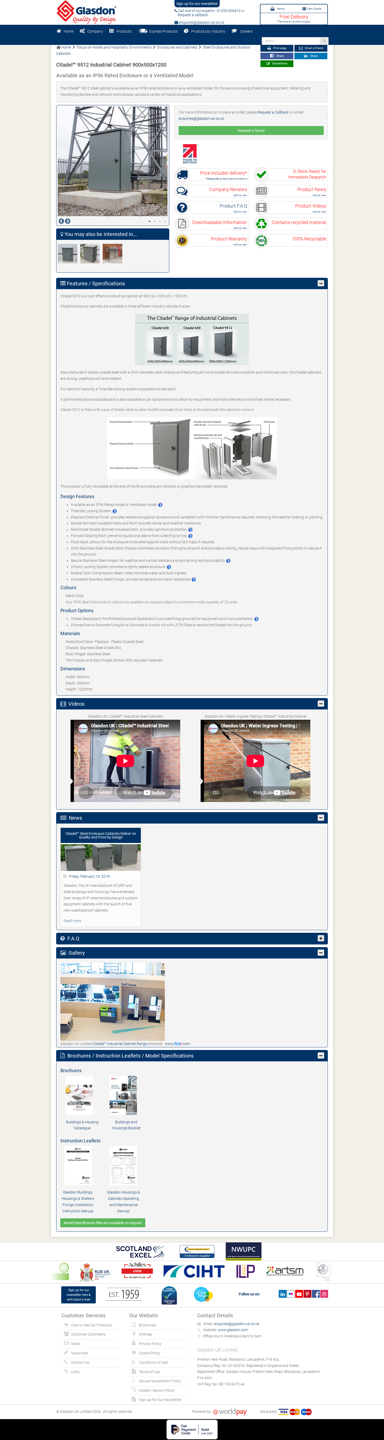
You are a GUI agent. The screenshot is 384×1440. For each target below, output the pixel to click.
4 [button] (165, 221)
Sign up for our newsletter (197, 4)
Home (68, 31)
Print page (279, 48)
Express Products (163, 31)
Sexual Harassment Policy (160, 1381)
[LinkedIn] (282, 1294)
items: (280, 8)
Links (75, 1372)
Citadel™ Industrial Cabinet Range (120, 1044)
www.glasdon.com (233, 1330)
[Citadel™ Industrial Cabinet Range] (112, 1001)
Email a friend (313, 48)
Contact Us (80, 1362)
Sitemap (145, 1334)
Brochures (147, 1325)
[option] (113, 161)
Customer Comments (88, 1334)
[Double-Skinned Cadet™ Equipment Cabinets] (114, 253)
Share (279, 56)
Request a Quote (251, 130)
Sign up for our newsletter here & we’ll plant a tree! (78, 1294)
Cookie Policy (149, 1353)
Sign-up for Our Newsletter (160, 1400)
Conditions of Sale (153, 1362)
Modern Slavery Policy (156, 1390)
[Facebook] (315, 1294)
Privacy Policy (150, 1344)
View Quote (313, 8)
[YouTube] (299, 1294)
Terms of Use (149, 1372)
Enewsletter (279, 63)
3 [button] (159, 221)
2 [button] (154, 221)
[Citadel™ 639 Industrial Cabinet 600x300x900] (69, 253)
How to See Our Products (91, 1325)
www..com (177, 1044)
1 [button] (149, 221)
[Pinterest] (307, 1294)
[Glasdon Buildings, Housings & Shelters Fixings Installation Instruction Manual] (78, 1165)
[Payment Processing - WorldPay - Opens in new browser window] (230, 1411)
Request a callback (191, 15)
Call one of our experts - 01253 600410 (209, 11)
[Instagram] (324, 1294)
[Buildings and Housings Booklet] (126, 1095)
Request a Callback (273, 112)
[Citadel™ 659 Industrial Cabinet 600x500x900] (91, 253)
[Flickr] (291, 1294)
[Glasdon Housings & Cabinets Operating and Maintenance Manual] (123, 1165)
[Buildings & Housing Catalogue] (82, 1095)
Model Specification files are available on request (103, 1223)
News (75, 1344)
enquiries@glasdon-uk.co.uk (201, 22)
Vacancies (79, 1353)
